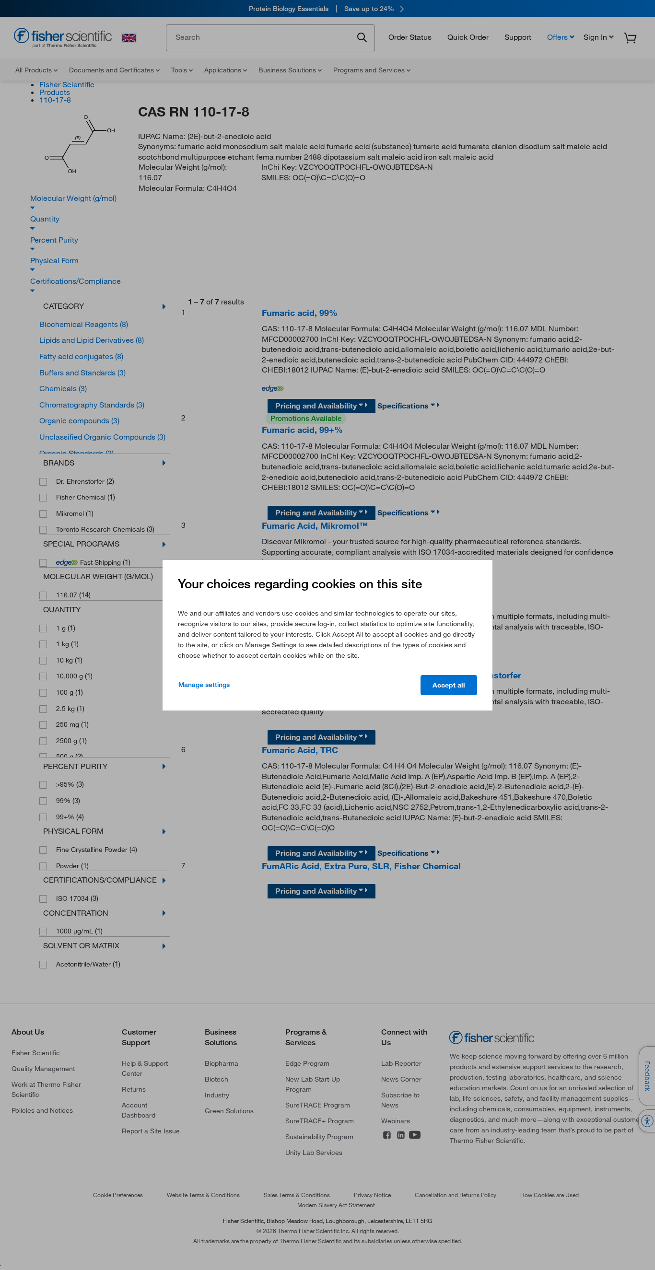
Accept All (449, 685)
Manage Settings (204, 684)
